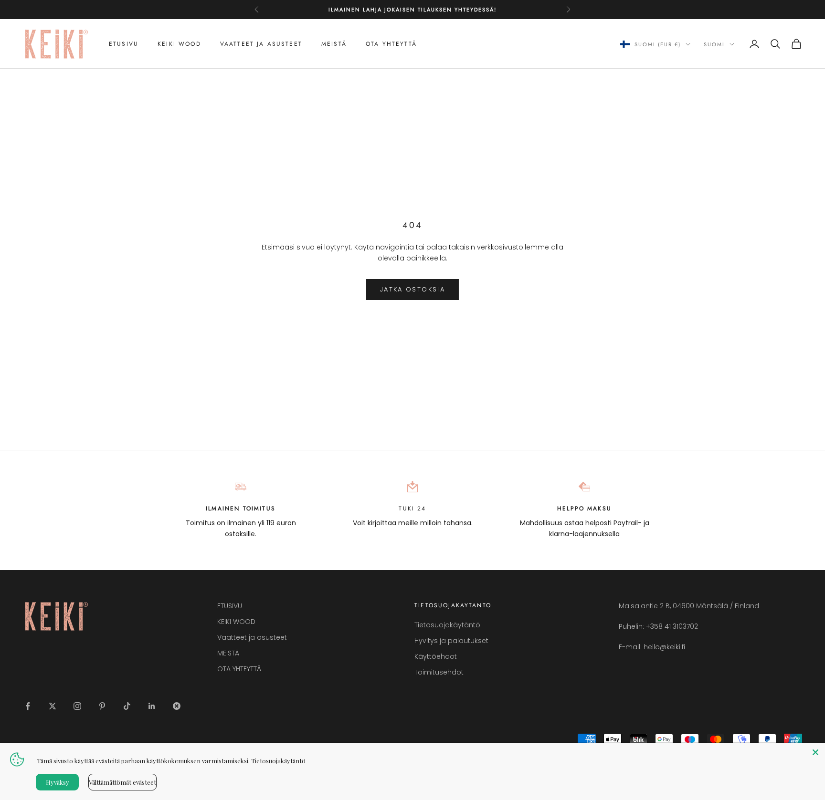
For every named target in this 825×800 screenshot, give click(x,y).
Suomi (714, 44)
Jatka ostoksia (412, 289)
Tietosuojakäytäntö (447, 625)
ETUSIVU (123, 44)
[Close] (815, 752)
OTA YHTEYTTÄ (391, 44)
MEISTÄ (334, 44)
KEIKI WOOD (179, 44)
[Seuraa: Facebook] (27, 706)
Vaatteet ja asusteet (261, 44)
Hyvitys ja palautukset (451, 640)
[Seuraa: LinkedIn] (152, 706)
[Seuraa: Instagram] (77, 706)
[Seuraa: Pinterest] (102, 706)
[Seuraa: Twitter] (52, 706)
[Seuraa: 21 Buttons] (176, 706)
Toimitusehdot (439, 672)
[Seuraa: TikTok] (127, 706)
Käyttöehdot (435, 656)
